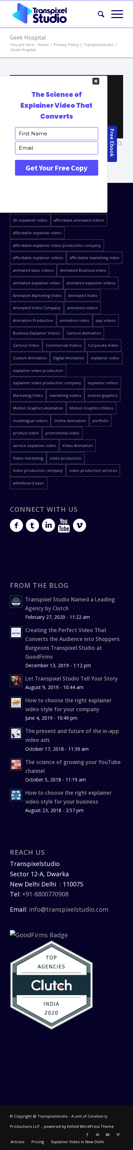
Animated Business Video (83, 270)
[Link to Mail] (97, 1135)
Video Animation (77, 445)
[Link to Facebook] (87, 1135)
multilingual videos (30, 420)
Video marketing (28, 458)
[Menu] (113, 14)
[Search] (97, 14)
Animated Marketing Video (37, 295)
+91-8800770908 (45, 894)
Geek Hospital (28, 37)
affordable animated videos (79, 220)
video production (66, 458)
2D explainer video (30, 220)
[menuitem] (97, 14)
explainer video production (38, 370)
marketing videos (65, 395)
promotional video (62, 432)
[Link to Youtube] (108, 1135)
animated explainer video (36, 282)
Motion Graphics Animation (38, 407)
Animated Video (83, 295)
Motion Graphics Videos (91, 407)
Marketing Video (28, 395)
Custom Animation (30, 357)
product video (26, 432)
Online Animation (70, 420)
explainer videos (103, 382)
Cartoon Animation (83, 332)
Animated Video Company (37, 307)
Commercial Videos (64, 345)
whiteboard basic (28, 483)
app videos (106, 320)
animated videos (82, 307)
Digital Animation (68, 357)
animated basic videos (33, 270)
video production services (93, 470)
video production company (38, 470)
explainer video (105, 357)
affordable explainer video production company (57, 245)
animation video (74, 320)
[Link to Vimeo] (118, 1135)
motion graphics (102, 395)
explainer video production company (47, 382)
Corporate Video (103, 345)
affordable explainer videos (38, 257)
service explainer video (34, 445)
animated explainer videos (90, 282)
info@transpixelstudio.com (68, 909)
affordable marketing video (94, 257)
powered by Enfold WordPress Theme (79, 1126)
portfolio (100, 420)
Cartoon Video (26, 345)
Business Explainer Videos (36, 332)
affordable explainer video (37, 232)
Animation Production (33, 320)
